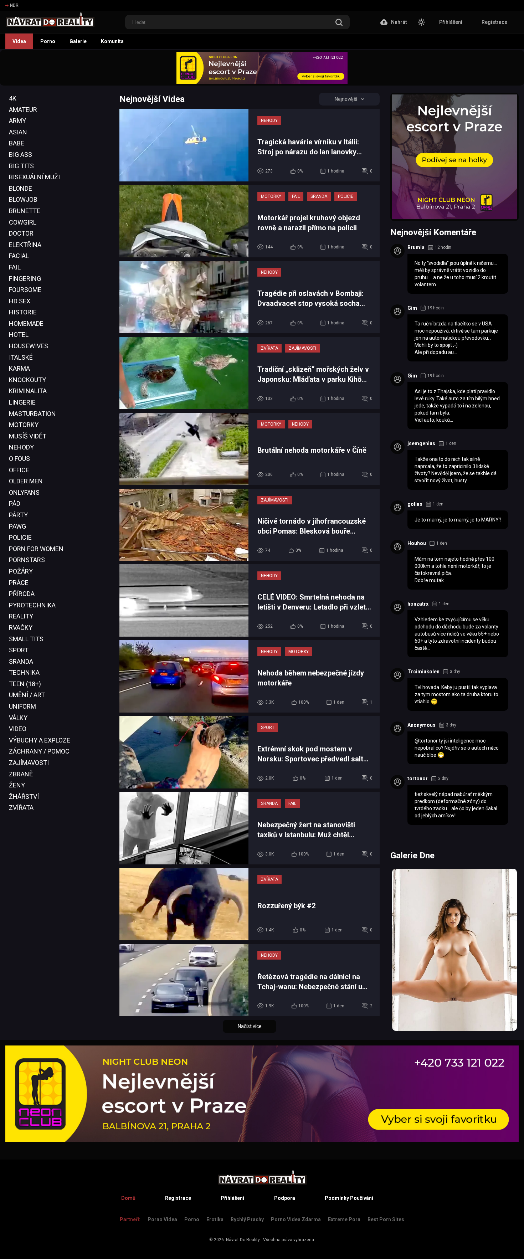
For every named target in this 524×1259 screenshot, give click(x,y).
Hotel (19, 334)
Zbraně (21, 774)
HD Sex (19, 301)
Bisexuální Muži (34, 177)
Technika (24, 672)
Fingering (25, 278)
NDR (14, 5)
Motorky (23, 424)
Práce (19, 582)
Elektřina (25, 244)
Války (18, 717)
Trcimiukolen (423, 671)
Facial (19, 255)
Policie (20, 537)
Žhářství (24, 796)
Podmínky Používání (349, 1198)
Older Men (26, 481)
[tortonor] (397, 782)
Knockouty (27, 380)
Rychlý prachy (247, 1219)
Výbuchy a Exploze (39, 740)
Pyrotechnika (32, 605)
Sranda (21, 661)
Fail (15, 267)
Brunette (24, 211)
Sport (19, 650)
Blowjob (23, 199)
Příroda (22, 593)
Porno (47, 41)
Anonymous (421, 725)
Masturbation (32, 413)
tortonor (417, 778)
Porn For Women (36, 549)
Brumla (416, 247)
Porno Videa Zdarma (296, 1219)
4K (12, 98)
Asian (18, 132)
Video (17, 729)
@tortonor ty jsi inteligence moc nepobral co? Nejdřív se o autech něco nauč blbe (457, 748)
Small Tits (26, 639)
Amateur (23, 109)
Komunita (112, 41)
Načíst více (250, 1026)
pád (14, 503)
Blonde (20, 188)
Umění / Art (27, 695)
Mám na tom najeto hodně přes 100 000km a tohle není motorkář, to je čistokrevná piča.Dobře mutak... (454, 569)
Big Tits (21, 166)
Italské (21, 357)
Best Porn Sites (386, 1219)
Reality (21, 616)
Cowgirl (22, 222)
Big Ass (20, 154)
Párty (18, 515)
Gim (412, 308)
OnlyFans (24, 492)
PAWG (17, 526)
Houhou (416, 543)
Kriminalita (28, 391)
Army (17, 120)
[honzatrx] (397, 607)
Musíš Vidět (27, 436)
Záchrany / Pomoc (39, 751)
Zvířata (21, 807)
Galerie (78, 41)
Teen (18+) (25, 684)
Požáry (21, 571)
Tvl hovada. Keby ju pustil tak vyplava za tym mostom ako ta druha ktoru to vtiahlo (456, 694)
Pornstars (27, 560)
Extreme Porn (344, 1219)
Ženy (17, 785)
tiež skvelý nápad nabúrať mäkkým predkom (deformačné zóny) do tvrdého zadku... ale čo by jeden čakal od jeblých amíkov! (456, 804)
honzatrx (417, 604)
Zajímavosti (29, 762)
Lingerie (22, 402)
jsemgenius (421, 443)
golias (414, 504)
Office (19, 470)
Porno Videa (162, 1219)
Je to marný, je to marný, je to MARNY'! (458, 520)
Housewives (28, 346)
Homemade (26, 323)
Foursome (25, 289)
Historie (23, 312)
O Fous (19, 458)
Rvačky (20, 627)
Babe (16, 143)
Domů (128, 1198)
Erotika (215, 1219)
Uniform (22, 706)
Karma (19, 368)
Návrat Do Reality (243, 1239)
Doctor (21, 233)
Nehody (21, 447)
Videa (19, 41)
